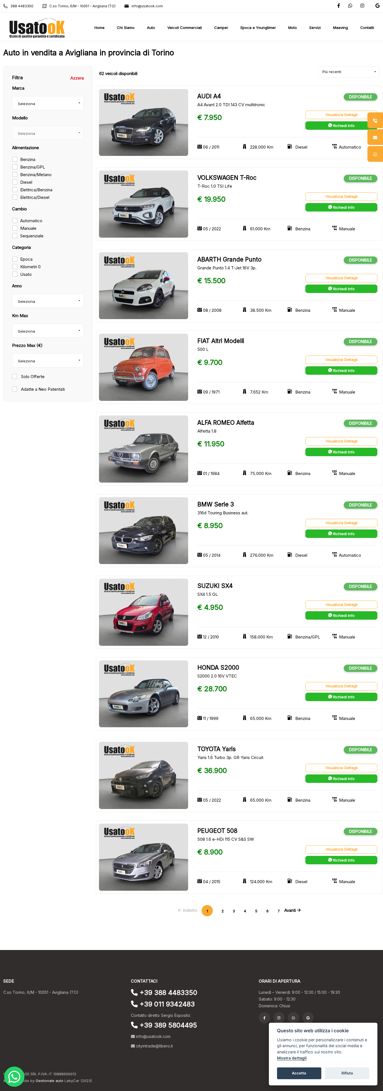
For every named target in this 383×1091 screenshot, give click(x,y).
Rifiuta (347, 1073)
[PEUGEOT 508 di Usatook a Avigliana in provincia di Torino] (143, 856)
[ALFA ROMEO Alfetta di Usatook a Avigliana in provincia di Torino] (143, 448)
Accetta (299, 1073)
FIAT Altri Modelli (220, 340)
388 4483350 (21, 6)
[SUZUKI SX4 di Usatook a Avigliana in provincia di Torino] (143, 612)
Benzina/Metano (36, 174)
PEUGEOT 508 (217, 830)
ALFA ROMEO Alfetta (225, 422)
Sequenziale (31, 235)
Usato (26, 274)
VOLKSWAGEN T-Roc (227, 177)
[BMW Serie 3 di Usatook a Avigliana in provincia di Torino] (143, 530)
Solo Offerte (32, 376)
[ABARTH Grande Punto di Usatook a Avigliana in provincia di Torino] (143, 285)
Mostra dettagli (292, 1058)
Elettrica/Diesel (34, 197)
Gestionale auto (49, 1080)
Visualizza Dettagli (341, 114)
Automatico (31, 220)
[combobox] (48, 103)
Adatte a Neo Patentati (42, 389)
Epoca (26, 259)
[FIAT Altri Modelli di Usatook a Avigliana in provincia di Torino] (143, 367)
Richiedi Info (343, 125)
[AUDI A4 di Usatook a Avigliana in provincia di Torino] (143, 122)
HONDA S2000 (218, 667)
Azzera (77, 78)
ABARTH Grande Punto (229, 259)
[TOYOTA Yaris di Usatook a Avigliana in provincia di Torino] (143, 775)
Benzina (27, 159)
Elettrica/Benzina (36, 189)
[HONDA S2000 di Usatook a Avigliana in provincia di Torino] (143, 693)
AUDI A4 (209, 96)
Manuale (28, 228)
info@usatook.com (147, 6)
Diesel (26, 182)
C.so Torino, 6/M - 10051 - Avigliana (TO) (82, 6)
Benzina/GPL (32, 167)
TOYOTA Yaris (216, 749)
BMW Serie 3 (215, 504)
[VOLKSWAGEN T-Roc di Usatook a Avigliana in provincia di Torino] (143, 203)
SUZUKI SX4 (215, 585)
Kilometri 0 (30, 266)
